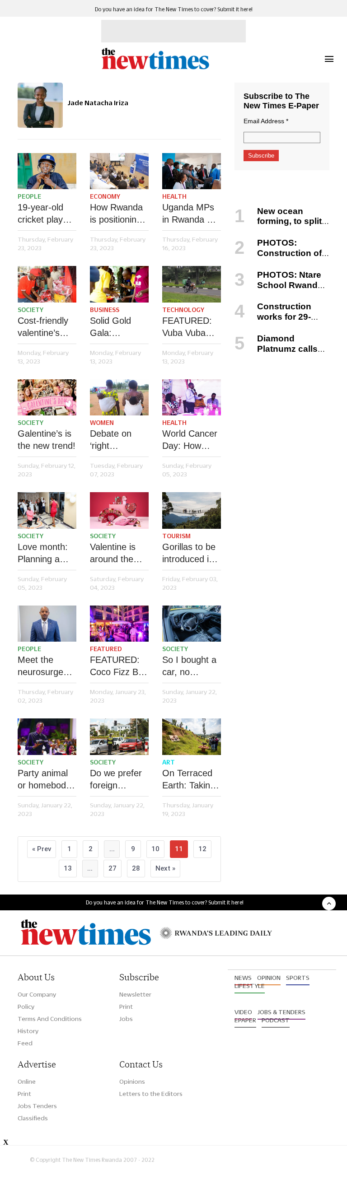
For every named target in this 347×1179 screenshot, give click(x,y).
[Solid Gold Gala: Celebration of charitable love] (119, 284)
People (29, 196)
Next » (165, 868)
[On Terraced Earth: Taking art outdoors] (191, 736)
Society (30, 309)
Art (168, 762)
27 (112, 868)
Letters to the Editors (151, 1093)
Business (104, 309)
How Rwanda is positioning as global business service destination (116, 214)
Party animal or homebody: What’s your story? (45, 780)
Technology (183, 309)
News (243, 977)
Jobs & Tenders (281, 1012)
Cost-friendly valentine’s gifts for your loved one (43, 327)
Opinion (269, 977)
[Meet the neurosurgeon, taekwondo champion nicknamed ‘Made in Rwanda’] (47, 624)
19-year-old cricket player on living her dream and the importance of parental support (47, 214)
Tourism (176, 536)
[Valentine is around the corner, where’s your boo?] (119, 510)
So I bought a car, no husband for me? (189, 666)
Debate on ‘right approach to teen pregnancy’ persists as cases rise (114, 440)
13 (68, 868)
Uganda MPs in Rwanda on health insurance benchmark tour (189, 214)
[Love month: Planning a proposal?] (47, 510)
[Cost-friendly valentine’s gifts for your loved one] (47, 284)
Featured (106, 648)
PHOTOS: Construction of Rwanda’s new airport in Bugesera (279, 258)
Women (102, 422)
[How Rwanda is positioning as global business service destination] (119, 171)
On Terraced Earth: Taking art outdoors (188, 780)
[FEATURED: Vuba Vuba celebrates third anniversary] (191, 284)
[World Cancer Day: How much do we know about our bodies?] (191, 397)
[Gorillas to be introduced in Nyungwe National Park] (191, 510)
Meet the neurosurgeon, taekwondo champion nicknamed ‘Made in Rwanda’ (47, 666)
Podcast (276, 1020)
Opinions (132, 1081)
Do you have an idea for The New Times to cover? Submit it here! (174, 9)
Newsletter (135, 994)
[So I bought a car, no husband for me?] (191, 624)
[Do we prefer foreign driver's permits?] (119, 736)
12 (202, 849)
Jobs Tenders (37, 1105)
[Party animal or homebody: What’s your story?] (47, 736)
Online (27, 1081)
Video (243, 1012)
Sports (297, 977)
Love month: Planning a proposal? (43, 553)
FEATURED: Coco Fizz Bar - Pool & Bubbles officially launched (118, 666)
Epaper (245, 1020)
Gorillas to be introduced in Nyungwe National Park (189, 553)
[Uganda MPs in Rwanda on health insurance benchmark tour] (191, 171)
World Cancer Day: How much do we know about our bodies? (189, 440)
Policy (26, 1006)
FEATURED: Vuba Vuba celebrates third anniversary (187, 327)
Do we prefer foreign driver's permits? (116, 780)
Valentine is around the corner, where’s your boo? (115, 553)
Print (126, 1006)
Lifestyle (249, 985)
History (28, 1031)
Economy (105, 196)
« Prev (41, 849)
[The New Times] (155, 68)
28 (136, 868)
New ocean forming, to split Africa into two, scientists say (278, 226)
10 (155, 849)
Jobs (126, 1018)
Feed (25, 1043)
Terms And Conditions (50, 1018)
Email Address (266, 121)
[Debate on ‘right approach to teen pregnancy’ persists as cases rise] (119, 397)
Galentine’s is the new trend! (46, 440)
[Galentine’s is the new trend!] (47, 397)
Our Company (37, 994)
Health (174, 196)
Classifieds (33, 1118)
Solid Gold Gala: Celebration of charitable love (119, 327)
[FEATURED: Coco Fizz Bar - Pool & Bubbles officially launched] (119, 624)
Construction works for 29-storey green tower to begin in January (278, 322)
